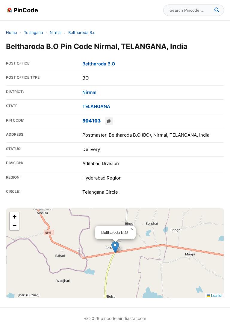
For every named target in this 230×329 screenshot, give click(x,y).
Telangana (33, 32)
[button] (115, 247)
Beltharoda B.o (82, 32)
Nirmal (55, 32)
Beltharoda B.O (98, 64)
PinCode (25, 10)
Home (11, 32)
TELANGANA (96, 106)
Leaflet (216, 295)
